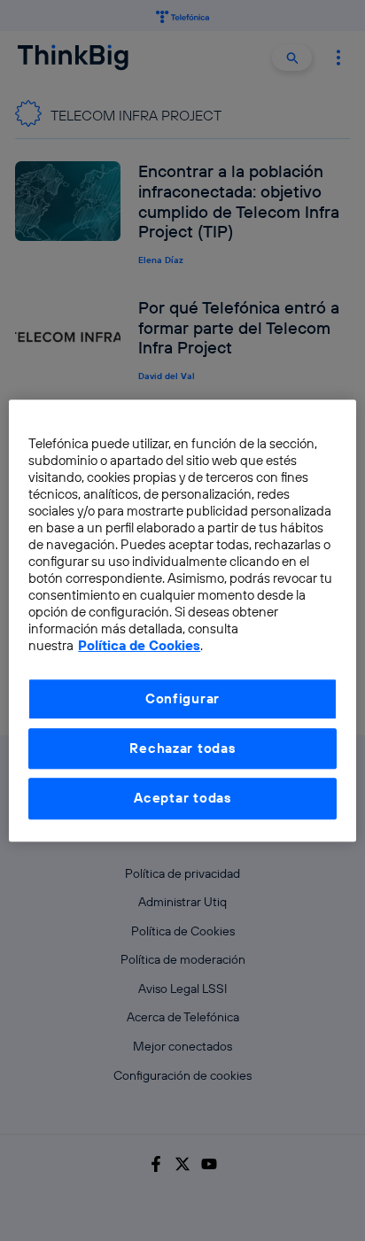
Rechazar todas (182, 748)
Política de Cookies (139, 645)
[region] (182, 620)
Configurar (182, 698)
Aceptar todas (182, 798)
